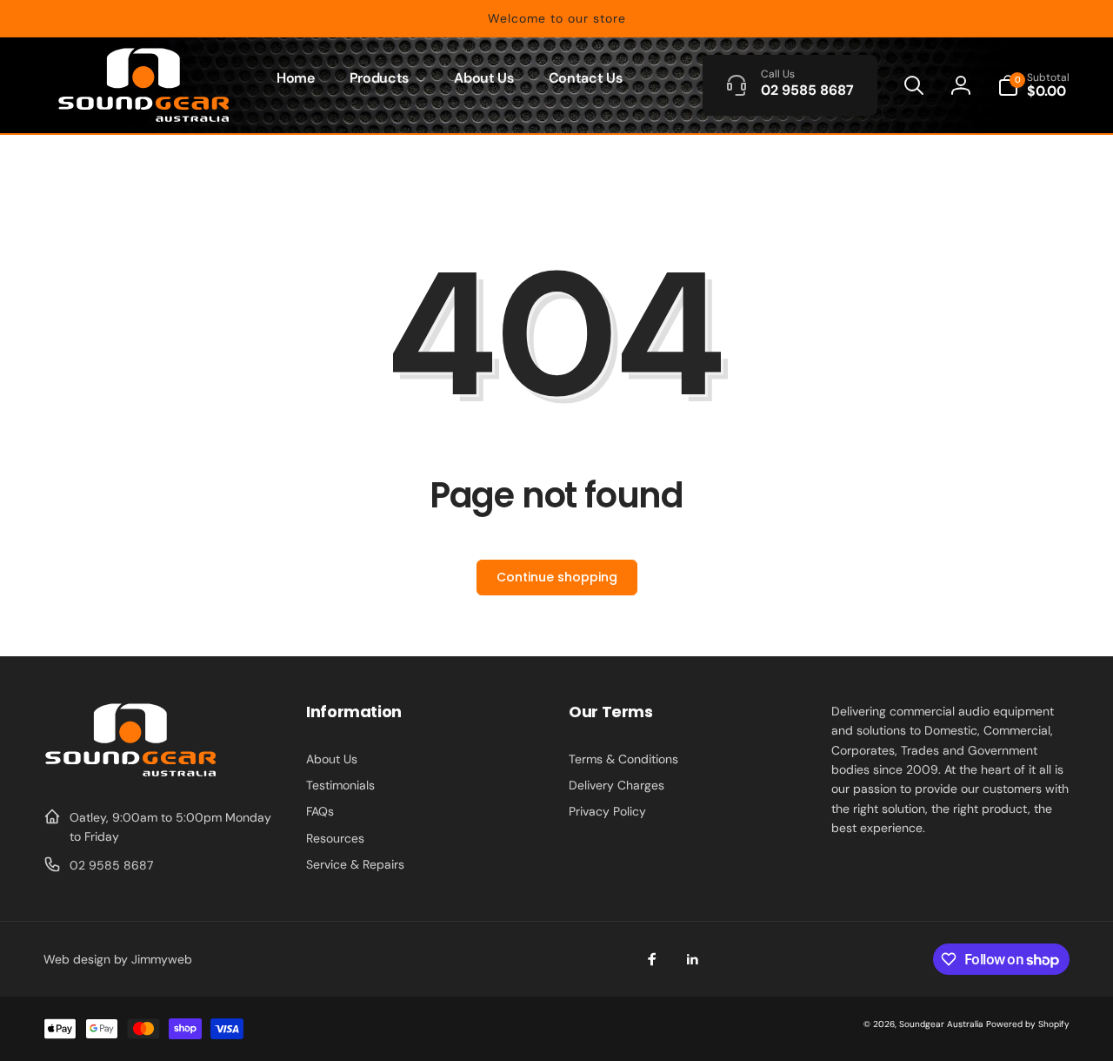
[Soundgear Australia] (130, 774)
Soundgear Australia (941, 1024)
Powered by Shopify (1028, 1024)
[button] (384, 78)
